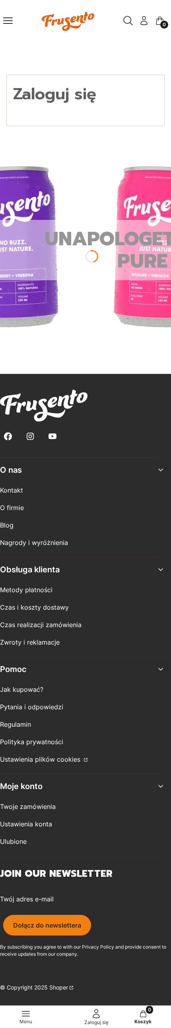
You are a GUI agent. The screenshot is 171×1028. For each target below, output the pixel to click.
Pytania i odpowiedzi (31, 707)
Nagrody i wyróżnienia (34, 543)
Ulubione (13, 841)
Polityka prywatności (31, 742)
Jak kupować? (21, 689)
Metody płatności (26, 590)
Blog (7, 525)
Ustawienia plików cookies (41, 759)
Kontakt (11, 490)
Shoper (58, 987)
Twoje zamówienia (28, 806)
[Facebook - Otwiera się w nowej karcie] (8, 436)
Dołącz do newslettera (47, 925)
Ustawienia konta (26, 824)
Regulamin (15, 724)
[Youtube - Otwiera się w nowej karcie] (52, 436)
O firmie (12, 508)
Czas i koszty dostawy (34, 607)
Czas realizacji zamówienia (41, 625)
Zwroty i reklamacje (30, 642)
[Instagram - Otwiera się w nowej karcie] (30, 436)
